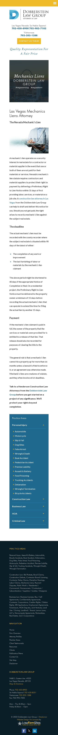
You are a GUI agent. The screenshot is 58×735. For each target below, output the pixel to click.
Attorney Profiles (15, 636)
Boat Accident (21, 458)
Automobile (20, 431)
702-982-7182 (37, 28)
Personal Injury (19, 425)
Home (11, 630)
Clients (12, 650)
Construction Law (21, 499)
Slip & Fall (19, 440)
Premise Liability (22, 466)
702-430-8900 (20, 28)
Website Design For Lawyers (28, 719)
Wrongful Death (22, 453)
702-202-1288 (29, 35)
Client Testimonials (16, 643)
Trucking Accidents (24, 480)
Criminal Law (18, 521)
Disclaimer (13, 663)
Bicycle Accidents (23, 493)
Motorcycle (20, 436)
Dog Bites (19, 444)
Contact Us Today (29, 41)
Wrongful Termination (25, 489)
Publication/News (16, 653)
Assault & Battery (23, 471)
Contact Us (13, 657)
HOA (14, 513)
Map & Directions (16, 684)
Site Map (12, 660)
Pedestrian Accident (24, 462)
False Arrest (20, 449)
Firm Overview (15, 633)
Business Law (19, 506)
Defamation (20, 484)
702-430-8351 (30, 692)
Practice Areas (14, 640)
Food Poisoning (22, 475)
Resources (13, 647)
